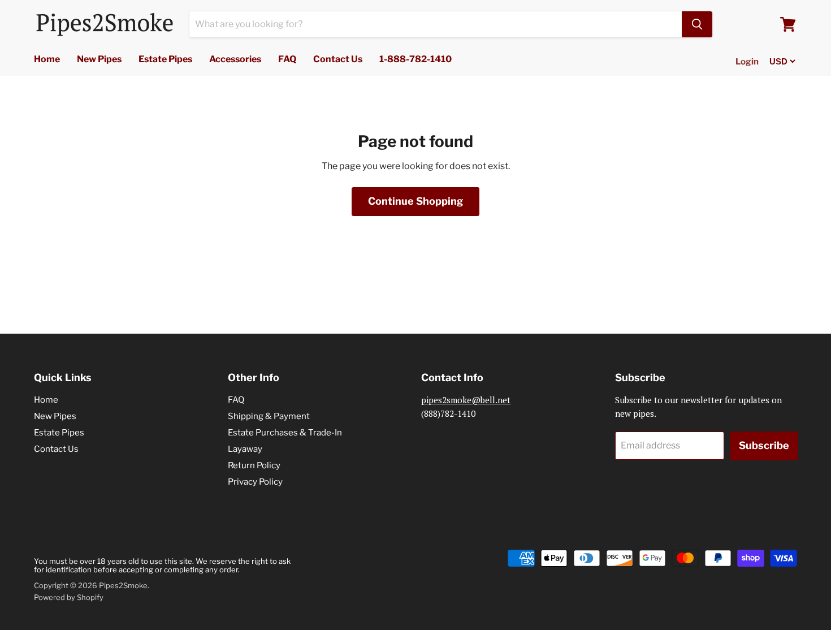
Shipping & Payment (269, 416)
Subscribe (764, 445)
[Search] (697, 24)
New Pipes (99, 59)
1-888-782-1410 (415, 59)
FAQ (287, 59)
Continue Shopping (415, 201)
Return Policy (254, 465)
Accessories (235, 59)
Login (747, 62)
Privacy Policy (255, 482)
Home (47, 59)
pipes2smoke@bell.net (465, 399)
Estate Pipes (165, 59)
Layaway (245, 449)
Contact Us (337, 59)
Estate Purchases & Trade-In (285, 433)
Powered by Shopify (68, 597)
